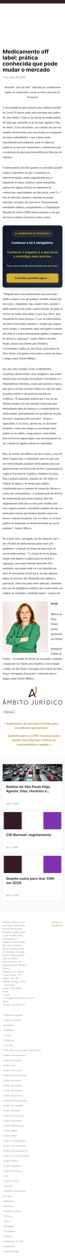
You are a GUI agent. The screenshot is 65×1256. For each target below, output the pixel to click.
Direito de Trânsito (13, 1090)
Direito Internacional (13, 1125)
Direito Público (11, 1161)
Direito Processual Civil (15, 1151)
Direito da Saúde (12, 1080)
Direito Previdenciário (14, 1141)
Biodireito (8, 1025)
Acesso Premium (12, 1020)
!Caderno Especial (12, 1015)
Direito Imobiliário (12, 1120)
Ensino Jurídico (11, 1181)
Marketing (8, 1201)
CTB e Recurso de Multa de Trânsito (22, 1050)
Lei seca (7, 1196)
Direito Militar (10, 1130)
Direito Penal (10, 1135)
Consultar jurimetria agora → (32, 278)
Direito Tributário (12, 1166)
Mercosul (8, 1206)
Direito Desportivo (13, 1095)
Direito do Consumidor (15, 1100)
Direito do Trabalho (13, 1105)
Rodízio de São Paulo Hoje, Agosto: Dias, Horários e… (28, 789)
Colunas (7, 1035)
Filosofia (7, 1186)
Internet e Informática (14, 1191)
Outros (7, 1221)
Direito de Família (12, 1085)
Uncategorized (11, 1251)
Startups (7, 1236)
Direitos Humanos (12, 1171)
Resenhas (8, 1226)
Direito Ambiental (12, 1060)
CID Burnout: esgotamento (28, 835)
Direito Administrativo (14, 1055)
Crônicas (8, 1045)
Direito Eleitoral (11, 1110)
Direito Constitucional (14, 1075)
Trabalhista (9, 1246)
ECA (5, 1176)
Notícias (9, 711)
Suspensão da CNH (13, 1241)
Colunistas (8, 1040)
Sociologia (8, 1231)
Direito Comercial (12, 1070)
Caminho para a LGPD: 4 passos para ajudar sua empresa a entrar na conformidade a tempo (34, 740)
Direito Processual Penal (16, 1156)
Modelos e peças (12, 1211)
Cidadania (8, 1030)
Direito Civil (9, 1065)
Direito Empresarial (13, 1115)
